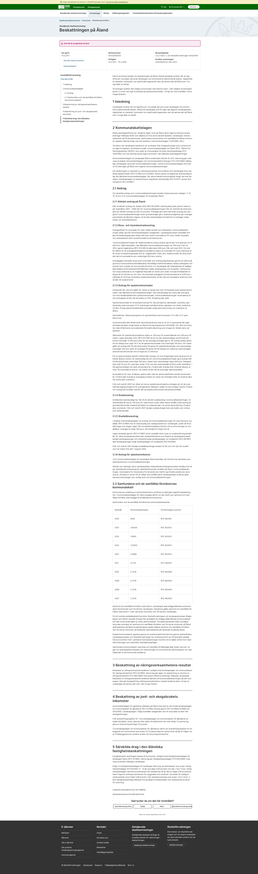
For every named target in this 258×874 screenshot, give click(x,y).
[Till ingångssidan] (64, 7)
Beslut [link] (106, 13)
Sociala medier (103, 842)
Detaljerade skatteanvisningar (73, 13)
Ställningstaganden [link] (120, 13)
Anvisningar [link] (95, 13)
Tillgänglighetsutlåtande (115, 865)
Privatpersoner (79, 7)
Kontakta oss (102, 838)
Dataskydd (87, 865)
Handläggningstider (105, 852)
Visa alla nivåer (66, 79)
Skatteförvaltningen (176, 845)
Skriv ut (131, 865)
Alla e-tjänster (67, 842)
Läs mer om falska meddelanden (117, 2)
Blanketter (101, 847)
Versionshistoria (69, 66)
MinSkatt (65, 833)
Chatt (99, 833)
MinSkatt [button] (193, 7)
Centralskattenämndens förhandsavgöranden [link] (152, 13)
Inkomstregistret (68, 855)
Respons (98, 865)
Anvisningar (86, 20)
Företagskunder (94, 7)
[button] (122, 806)
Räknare (65, 838)
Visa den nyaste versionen (73, 60)
